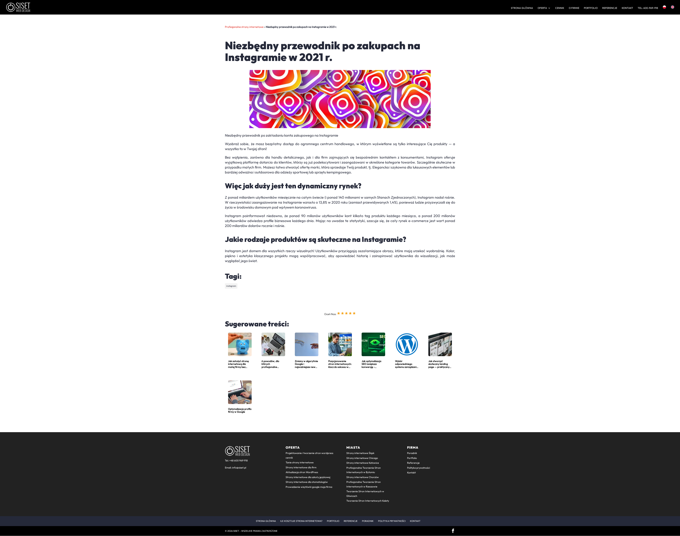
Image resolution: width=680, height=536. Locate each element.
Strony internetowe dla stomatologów (307, 482)
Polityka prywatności (418, 467)
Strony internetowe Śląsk (360, 453)
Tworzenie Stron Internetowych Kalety (367, 500)
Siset (236, 530)
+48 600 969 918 (238, 460)
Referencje (609, 8)
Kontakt (627, 8)
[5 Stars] (354, 313)
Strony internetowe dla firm (301, 467)
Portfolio (591, 8)
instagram (231, 286)
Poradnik (412, 453)
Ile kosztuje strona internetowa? (301, 521)
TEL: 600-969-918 (648, 8)
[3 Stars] (346, 313)
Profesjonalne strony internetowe (244, 27)
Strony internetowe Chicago (362, 458)
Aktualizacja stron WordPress (302, 472)
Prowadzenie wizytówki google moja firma (309, 487)
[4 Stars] (350, 313)
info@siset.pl (239, 467)
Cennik (559, 8)
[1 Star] (338, 313)
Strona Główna (522, 8)
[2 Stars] (342, 313)
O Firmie (574, 8)
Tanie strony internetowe (300, 462)
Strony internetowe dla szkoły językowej (308, 477)
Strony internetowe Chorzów (362, 477)
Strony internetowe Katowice (362, 462)
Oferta (542, 8)
